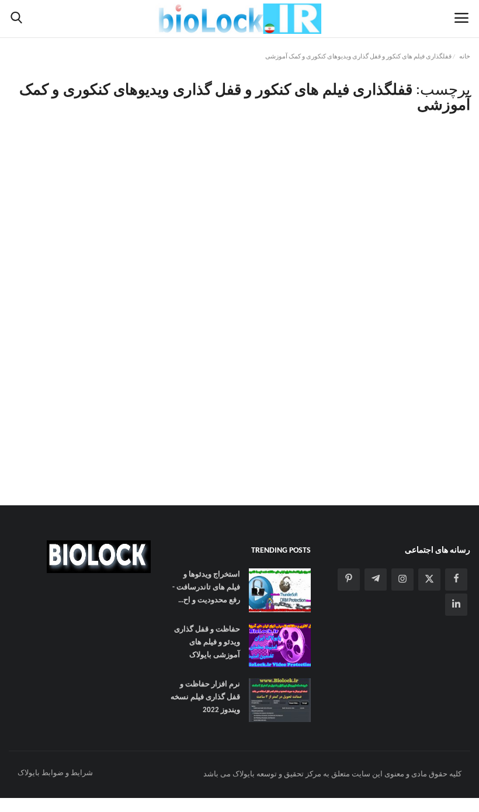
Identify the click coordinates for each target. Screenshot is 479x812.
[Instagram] (402, 579)
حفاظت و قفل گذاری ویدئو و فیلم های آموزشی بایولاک (206, 642)
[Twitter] (429, 579)
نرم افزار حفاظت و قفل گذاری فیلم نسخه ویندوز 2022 (205, 697)
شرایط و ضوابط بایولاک (55, 773)
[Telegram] (376, 579)
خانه (464, 57)
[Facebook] (456, 579)
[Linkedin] (456, 605)
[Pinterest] (349, 579)
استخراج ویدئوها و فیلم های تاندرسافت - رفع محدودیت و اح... (205, 587)
